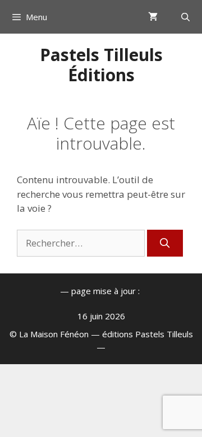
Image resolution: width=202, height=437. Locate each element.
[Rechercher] (165, 243)
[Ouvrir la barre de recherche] (185, 17)
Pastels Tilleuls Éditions (101, 64)
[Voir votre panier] (153, 17)
